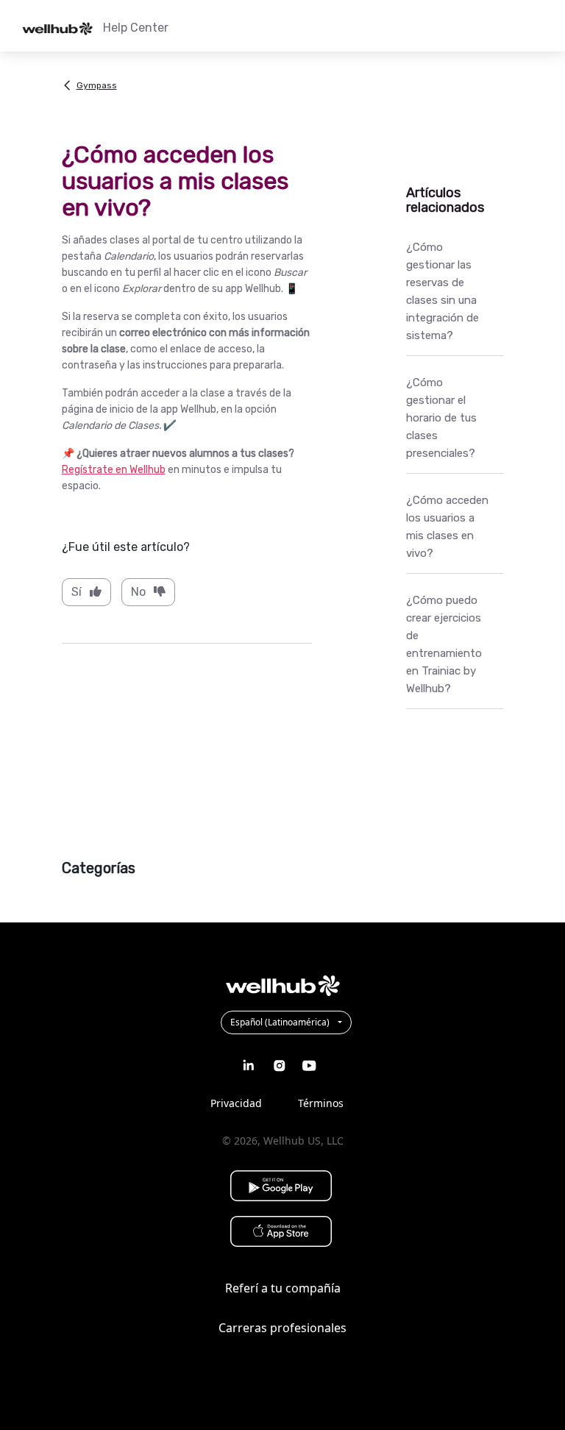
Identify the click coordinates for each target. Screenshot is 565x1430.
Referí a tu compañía (283, 1288)
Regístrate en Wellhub (114, 469)
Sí (76, 592)
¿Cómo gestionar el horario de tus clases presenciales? (441, 418)
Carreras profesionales (282, 1328)
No (138, 592)
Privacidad (236, 1103)
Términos (321, 1103)
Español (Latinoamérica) (281, 1022)
